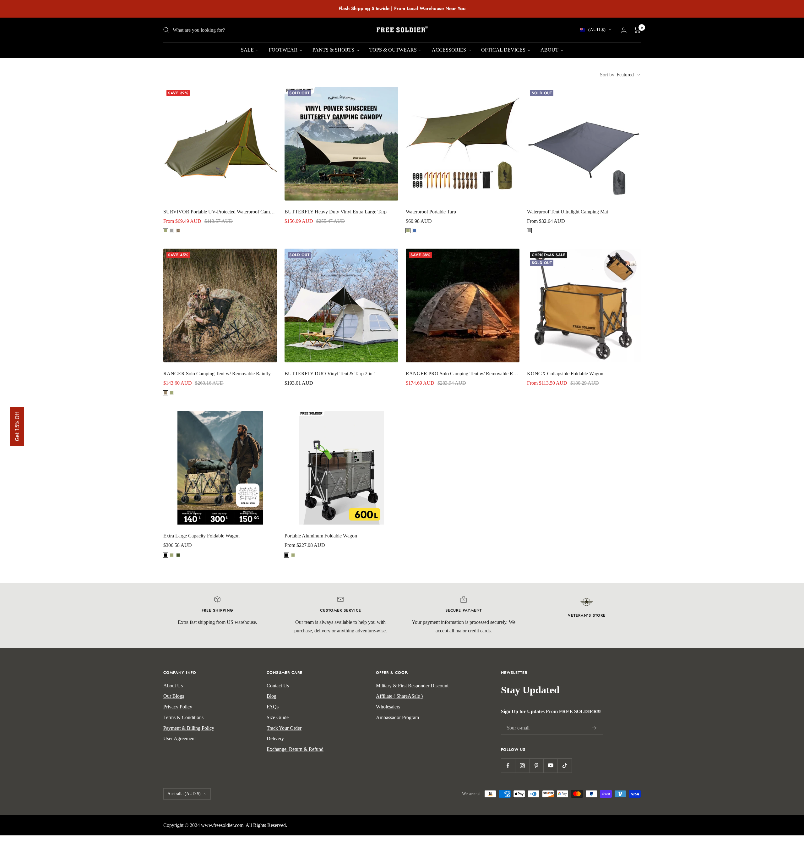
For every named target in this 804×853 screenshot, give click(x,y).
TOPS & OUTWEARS (393, 49)
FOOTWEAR (284, 49)
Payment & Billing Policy (188, 728)
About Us (173, 685)
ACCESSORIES (449, 49)
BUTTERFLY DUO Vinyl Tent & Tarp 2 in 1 (330, 373)
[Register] (594, 728)
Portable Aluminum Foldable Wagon (321, 535)
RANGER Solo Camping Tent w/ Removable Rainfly (217, 373)
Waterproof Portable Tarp (431, 211)
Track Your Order (284, 728)
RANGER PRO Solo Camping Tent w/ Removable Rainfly (462, 373)
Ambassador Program (397, 717)
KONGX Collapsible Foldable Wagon (565, 373)
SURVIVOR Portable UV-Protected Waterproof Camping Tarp (220, 211)
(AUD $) (597, 29)
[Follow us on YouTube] (550, 765)
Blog (271, 696)
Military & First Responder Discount (412, 685)
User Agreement (179, 738)
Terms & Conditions (183, 717)
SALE (248, 49)
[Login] (624, 30)
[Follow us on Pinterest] (536, 765)
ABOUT (550, 49)
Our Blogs (173, 696)
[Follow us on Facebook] (508, 765)
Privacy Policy (177, 706)
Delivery (275, 738)
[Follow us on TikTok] (564, 765)
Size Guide (278, 717)
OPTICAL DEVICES (504, 49)
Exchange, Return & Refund (295, 749)
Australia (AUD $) (184, 793)
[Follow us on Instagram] (522, 765)
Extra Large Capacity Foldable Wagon (201, 535)
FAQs (273, 706)
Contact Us (278, 685)
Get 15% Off (17, 426)
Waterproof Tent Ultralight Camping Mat (567, 211)
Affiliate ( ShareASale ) (399, 696)
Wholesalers (388, 706)
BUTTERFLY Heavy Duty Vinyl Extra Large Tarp (336, 211)
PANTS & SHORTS (334, 49)
